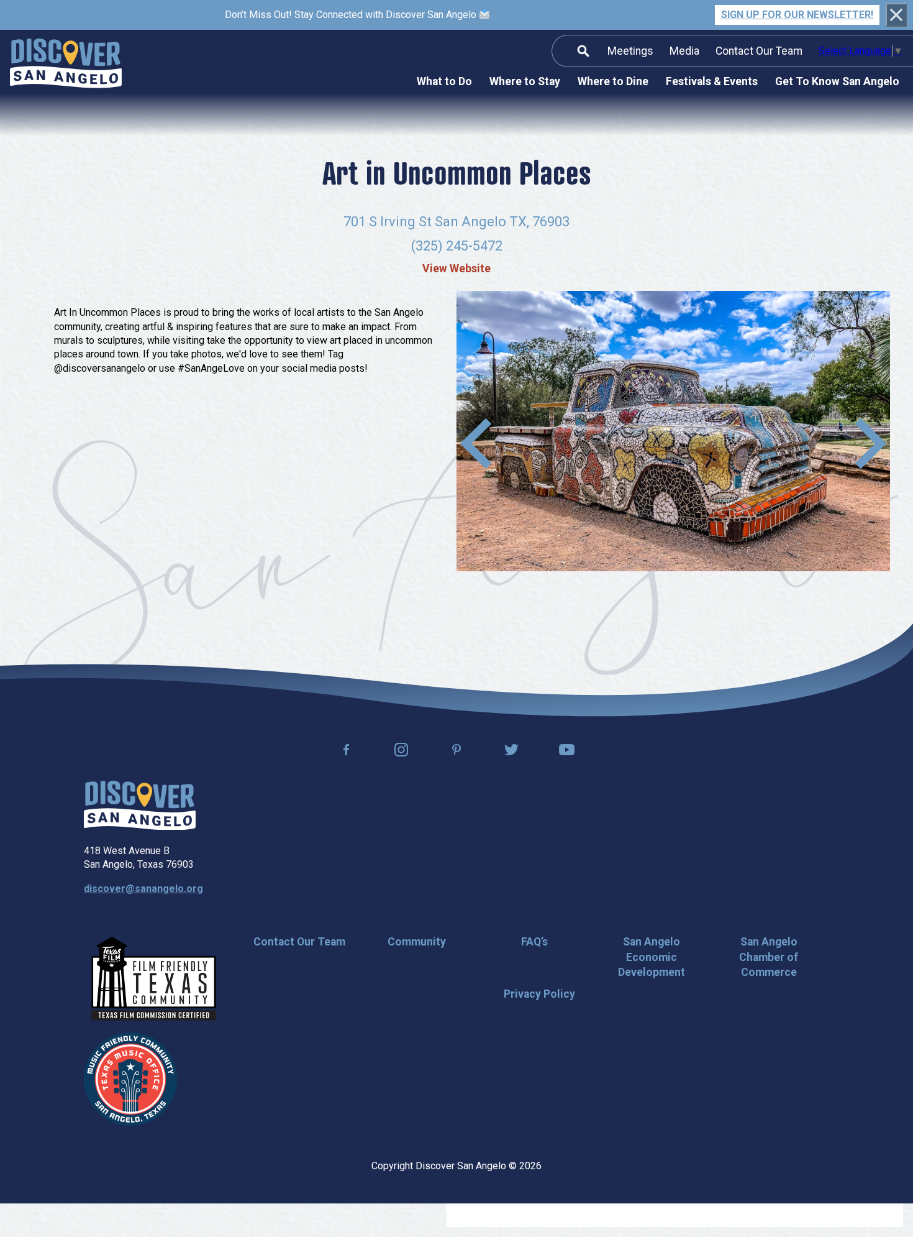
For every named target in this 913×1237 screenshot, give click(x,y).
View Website (456, 268)
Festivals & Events (712, 81)
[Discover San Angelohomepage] (66, 65)
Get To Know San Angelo (837, 81)
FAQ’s (534, 942)
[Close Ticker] (896, 14)
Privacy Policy (539, 994)
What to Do (444, 81)
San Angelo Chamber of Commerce (768, 957)
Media (684, 51)
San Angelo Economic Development (651, 957)
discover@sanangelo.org (143, 888)
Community (417, 942)
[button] (870, 443)
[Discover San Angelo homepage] (140, 826)
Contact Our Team (758, 51)
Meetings (630, 51)
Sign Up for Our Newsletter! (797, 15)
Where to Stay (524, 81)
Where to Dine (613, 81)
